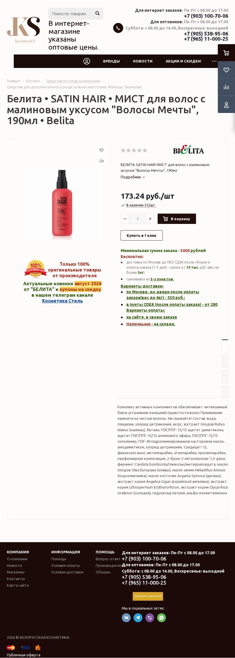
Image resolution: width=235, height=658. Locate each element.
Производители (110, 565)
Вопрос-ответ (108, 559)
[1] (123, 150)
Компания (18, 552)
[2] (129, 150)
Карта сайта (18, 585)
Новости (142, 61)
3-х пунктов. (162, 279)
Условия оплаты (65, 565)
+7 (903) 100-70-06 (206, 15)
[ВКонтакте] (126, 617)
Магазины (15, 572)
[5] (145, 150)
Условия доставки (67, 572)
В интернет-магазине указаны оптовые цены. (73, 35)
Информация (65, 552)
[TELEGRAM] (138, 617)
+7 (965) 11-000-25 (206, 38)
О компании (17, 559)
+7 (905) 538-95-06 (206, 33)
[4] (139, 150)
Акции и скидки (183, 61)
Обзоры (103, 572)
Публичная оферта (23, 655)
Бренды (111, 61)
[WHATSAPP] (161, 617)
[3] (134, 150)
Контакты (16, 579)
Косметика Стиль (62, 300)
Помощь (105, 552)
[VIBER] (149, 617)
